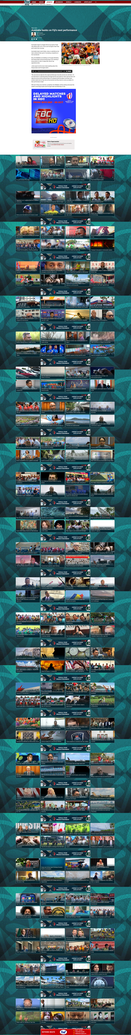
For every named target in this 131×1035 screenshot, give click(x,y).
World (68, 2)
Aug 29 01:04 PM (35, 4)
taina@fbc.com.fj (40, 35)
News (41, 2)
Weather (43, 4)
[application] (51, 71)
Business (59, 2)
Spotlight (88, 2)
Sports (49, 2)
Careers (77, 2)
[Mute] (66, 71)
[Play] (33, 71)
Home (34, 2)
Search (49, 4)
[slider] (70, 71)
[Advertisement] (65, 15)
